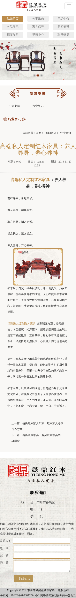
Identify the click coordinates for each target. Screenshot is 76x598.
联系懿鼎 (63, 34)
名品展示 (13, 26)
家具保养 (38, 26)
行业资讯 (38, 106)
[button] (34, 75)
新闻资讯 (63, 26)
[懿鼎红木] (32, 6)
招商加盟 (13, 34)
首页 (39, 133)
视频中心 (38, 34)
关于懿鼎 (38, 18)
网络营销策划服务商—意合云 (58, 595)
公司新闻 (14, 106)
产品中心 (63, 18)
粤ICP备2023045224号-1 (25, 595)
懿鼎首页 (13, 18)
